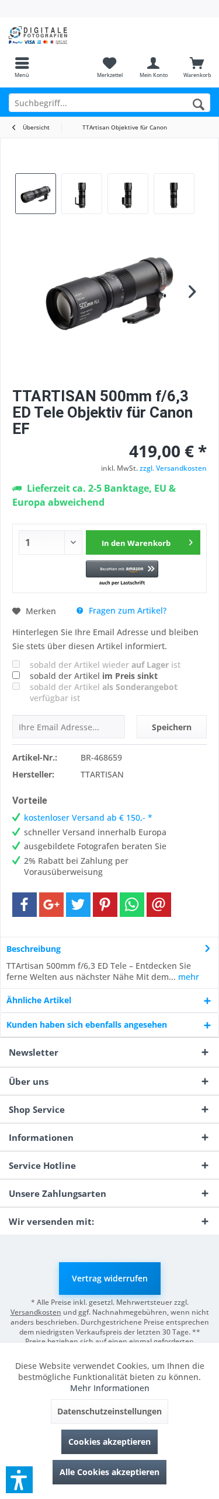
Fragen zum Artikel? (126, 610)
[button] (122, 574)
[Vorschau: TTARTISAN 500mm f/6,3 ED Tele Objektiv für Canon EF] (35, 193)
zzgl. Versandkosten (173, 468)
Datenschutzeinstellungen (109, 1411)
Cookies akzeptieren (109, 1441)
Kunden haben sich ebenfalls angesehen (86, 1024)
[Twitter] (78, 904)
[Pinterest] (105, 904)
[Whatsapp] (132, 904)
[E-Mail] (159, 904)
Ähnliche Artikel (38, 1000)
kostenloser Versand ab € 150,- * (88, 817)
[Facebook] (24, 904)
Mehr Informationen (110, 1387)
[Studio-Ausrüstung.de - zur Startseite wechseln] (55, 35)
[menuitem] (22, 67)
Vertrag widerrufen (110, 1278)
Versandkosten (36, 1312)
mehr (187, 976)
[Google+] (51, 904)
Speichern (172, 727)
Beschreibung (33, 948)
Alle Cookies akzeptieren (109, 1471)
